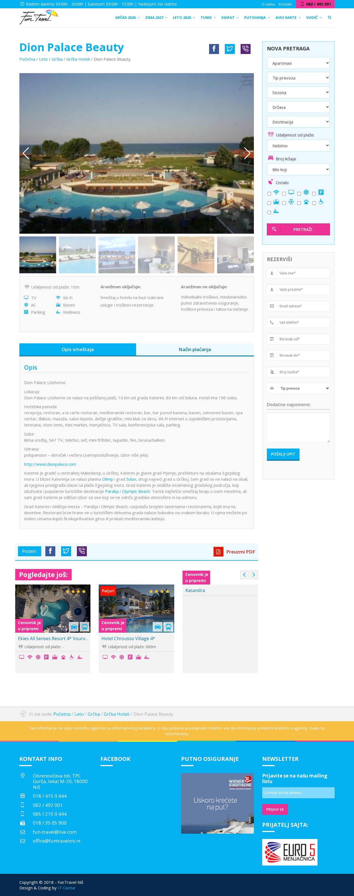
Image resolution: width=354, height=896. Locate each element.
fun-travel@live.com (55, 832)
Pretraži (302, 229)
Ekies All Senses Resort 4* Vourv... (53, 638)
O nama (268, 4)
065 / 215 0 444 (50, 814)
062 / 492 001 (48, 805)
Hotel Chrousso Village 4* (128, 638)
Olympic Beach (136, 491)
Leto (43, 59)
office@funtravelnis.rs (56, 841)
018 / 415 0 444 (50, 796)
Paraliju (112, 491)
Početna (27, 59)
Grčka (57, 59)
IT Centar (67, 887)
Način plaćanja (195, 349)
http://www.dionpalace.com (50, 464)
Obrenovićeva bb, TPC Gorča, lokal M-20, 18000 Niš (60, 781)
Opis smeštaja (78, 349)
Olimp (107, 479)
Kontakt (285, 4)
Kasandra (195, 590)
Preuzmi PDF (240, 552)
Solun (131, 479)
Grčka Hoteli (78, 59)
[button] (247, 153)
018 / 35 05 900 (50, 823)
